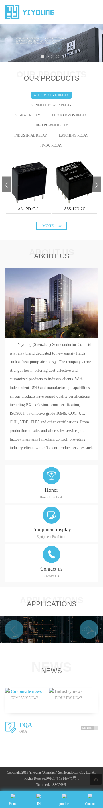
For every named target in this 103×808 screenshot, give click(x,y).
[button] (6, 184)
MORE (51, 226)
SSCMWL (59, 785)
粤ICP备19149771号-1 (63, 778)
